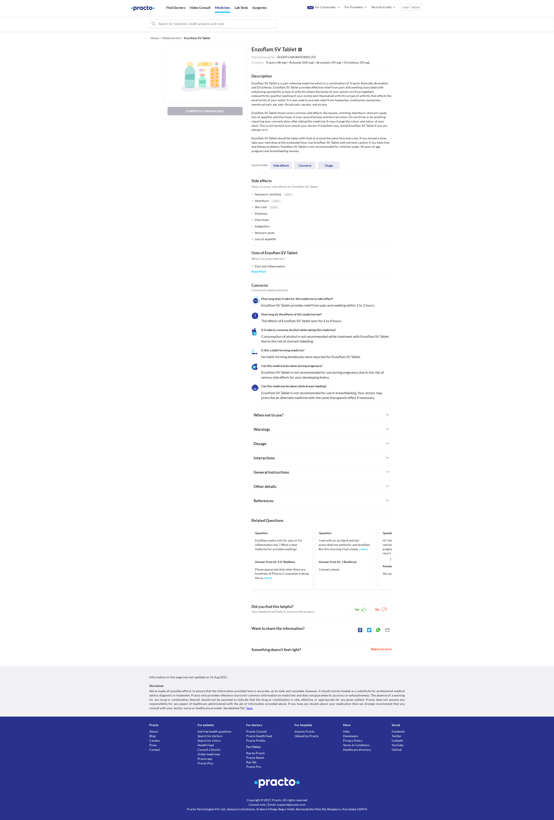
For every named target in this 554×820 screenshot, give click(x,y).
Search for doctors (210, 736)
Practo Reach (255, 757)
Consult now (257, 804)
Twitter (396, 736)
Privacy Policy (352, 740)
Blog (152, 736)
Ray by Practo (255, 753)
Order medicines (209, 754)
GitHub (397, 749)
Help (346, 731)
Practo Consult (256, 731)
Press (153, 745)
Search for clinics (209, 740)
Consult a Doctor (209, 749)
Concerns (305, 165)
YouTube (397, 745)
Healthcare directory (357, 749)
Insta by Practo (305, 731)
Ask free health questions (214, 731)
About (153, 731)
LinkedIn (397, 740)
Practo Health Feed (259, 736)
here (249, 708)
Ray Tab (251, 762)
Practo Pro (253, 767)
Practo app (205, 759)
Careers (154, 740)
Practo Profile (255, 740)
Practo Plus (205, 763)
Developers (350, 736)
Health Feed (206, 745)
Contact (154, 749)
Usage (329, 165)
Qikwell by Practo (307, 736)
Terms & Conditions (356, 745)
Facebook (398, 731)
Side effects (281, 165)
